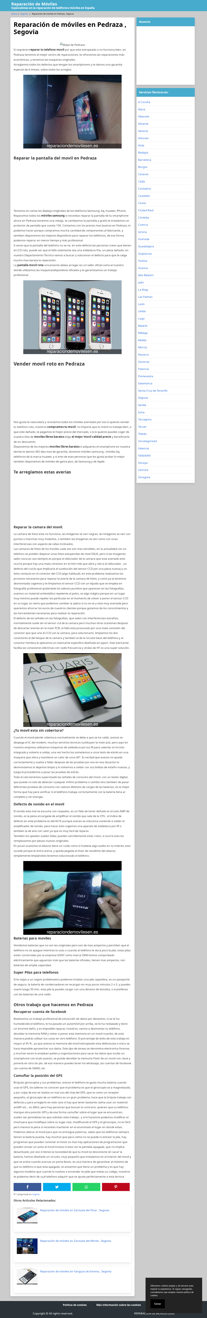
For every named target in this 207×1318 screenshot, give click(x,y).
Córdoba (143, 217)
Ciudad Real (145, 210)
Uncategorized (147, 441)
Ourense (143, 362)
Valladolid (144, 455)
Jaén (141, 282)
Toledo (142, 434)
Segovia (24, 13)
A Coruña (144, 102)
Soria (141, 412)
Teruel (142, 426)
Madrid (142, 326)
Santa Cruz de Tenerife (152, 390)
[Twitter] (57, 1187)
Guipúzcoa (145, 253)
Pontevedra (145, 376)
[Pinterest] (116, 1187)
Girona (142, 232)
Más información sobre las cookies (118, 1305)
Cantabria (144, 188)
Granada (143, 239)
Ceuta (142, 203)
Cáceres (143, 174)
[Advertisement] (72, 185)
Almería (143, 131)
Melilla (142, 340)
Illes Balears (146, 275)
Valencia (143, 448)
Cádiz (141, 181)
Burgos (142, 167)
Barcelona (144, 160)
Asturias (143, 138)
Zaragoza (144, 477)
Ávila (141, 145)
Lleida (142, 311)
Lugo (141, 318)
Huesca (143, 268)
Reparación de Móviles (34, 4)
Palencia (143, 369)
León (141, 304)
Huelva (142, 261)
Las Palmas (145, 297)
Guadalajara (146, 246)
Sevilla (142, 405)
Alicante (143, 124)
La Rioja (143, 289)
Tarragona (145, 419)
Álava (141, 109)
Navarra (143, 354)
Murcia (142, 347)
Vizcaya (143, 463)
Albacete (143, 116)
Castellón (144, 196)
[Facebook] (27, 1187)
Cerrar (157, 1303)
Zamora (143, 470)
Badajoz (143, 152)
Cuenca (143, 224)
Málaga (143, 333)
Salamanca (145, 383)
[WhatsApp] (86, 1187)
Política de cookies (75, 1305)
